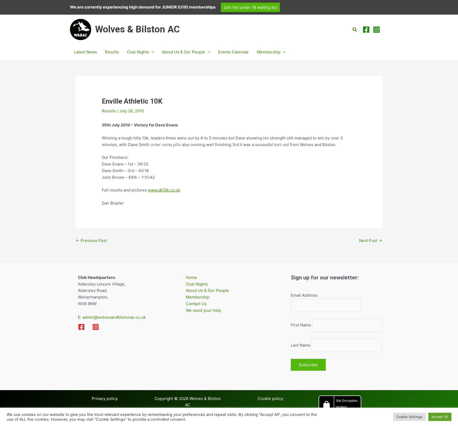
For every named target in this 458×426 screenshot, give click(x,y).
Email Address (304, 295)
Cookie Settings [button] (409, 417)
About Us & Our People (207, 290)
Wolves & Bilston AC (137, 29)
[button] (250, 7)
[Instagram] (376, 29)
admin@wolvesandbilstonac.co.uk (113, 317)
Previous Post (91, 240)
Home (191, 277)
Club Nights (197, 284)
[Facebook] (366, 29)
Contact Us (196, 303)
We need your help (203, 310)
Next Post (370, 240)
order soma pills (166, 144)
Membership (197, 297)
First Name (301, 325)
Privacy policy (105, 398)
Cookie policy (270, 398)
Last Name (300, 345)
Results (109, 110)
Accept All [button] (439, 417)
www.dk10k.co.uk (164, 190)
